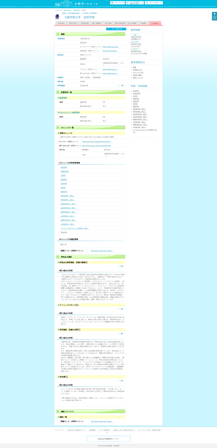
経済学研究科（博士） (69, 208)
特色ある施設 (137, 75)
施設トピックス (138, 77)
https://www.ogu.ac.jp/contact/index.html (96, 146)
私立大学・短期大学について (77, 430)
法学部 (63, 175)
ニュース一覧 (135, 46)
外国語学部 (65, 171)
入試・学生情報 (131, 23)
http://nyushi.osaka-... (110, 51)
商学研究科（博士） (68, 196)
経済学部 (64, 167)
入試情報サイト (136, 39)
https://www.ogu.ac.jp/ (110, 47)
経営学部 (64, 184)
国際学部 (64, 179)
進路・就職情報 (96, 23)
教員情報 (143, 23)
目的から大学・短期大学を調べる (124, 430)
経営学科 (63, 98)
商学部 (63, 188)
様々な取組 (108, 23)
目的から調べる (67, 10)
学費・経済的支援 (120, 23)
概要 (134, 67)
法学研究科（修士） (68, 216)
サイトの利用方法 (104, 430)
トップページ (58, 10)
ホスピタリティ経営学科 (70, 112)
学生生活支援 (84, 23)
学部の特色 (61, 23)
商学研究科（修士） (68, 200)
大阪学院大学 (76, 10)
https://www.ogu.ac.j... (110, 69)
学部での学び (73, 23)
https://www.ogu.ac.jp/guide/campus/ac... (96, 141)
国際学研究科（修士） (69, 212)
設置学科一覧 (137, 70)
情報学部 (64, 192)
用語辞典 (92, 430)
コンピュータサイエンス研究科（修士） (75, 228)
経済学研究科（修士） (69, 204)
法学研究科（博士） (68, 224)
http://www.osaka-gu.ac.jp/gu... (102, 251)
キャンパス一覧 (138, 72)
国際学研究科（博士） (69, 220)
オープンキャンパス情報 (139, 53)
